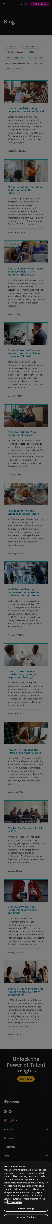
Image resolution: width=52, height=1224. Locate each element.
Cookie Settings (26, 1208)
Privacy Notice (15, 1202)
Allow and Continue (26, 1217)
